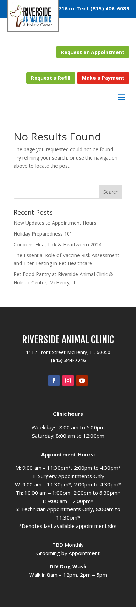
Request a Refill (50, 78)
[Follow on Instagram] (68, 380)
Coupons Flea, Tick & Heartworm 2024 (57, 244)
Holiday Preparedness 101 (43, 233)
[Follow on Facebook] (54, 380)
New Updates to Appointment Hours (55, 223)
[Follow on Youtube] (82, 380)
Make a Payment (103, 78)
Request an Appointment (92, 52)
